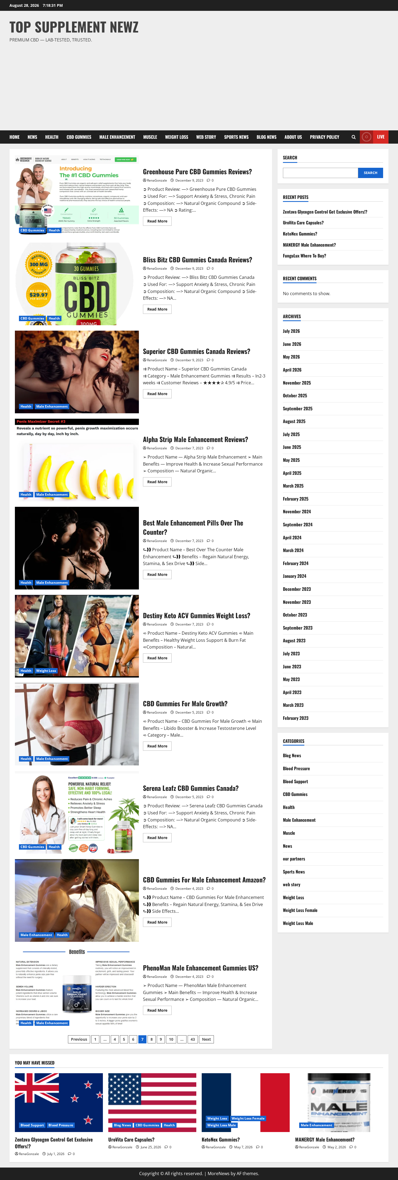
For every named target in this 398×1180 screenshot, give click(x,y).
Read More (159, 222)
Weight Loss (176, 137)
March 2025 (293, 485)
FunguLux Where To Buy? (304, 255)
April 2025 (292, 473)
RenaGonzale (157, 180)
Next (206, 1039)
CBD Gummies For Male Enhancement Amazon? (77, 900)
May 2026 (291, 356)
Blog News (266, 137)
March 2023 (293, 705)
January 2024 (294, 576)
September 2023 (297, 627)
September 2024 (297, 524)
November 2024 (297, 511)
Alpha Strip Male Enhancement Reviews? (77, 460)
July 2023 (291, 653)
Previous (79, 1039)
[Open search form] (354, 137)
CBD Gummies (79, 137)
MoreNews (219, 1173)
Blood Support (295, 781)
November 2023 (297, 602)
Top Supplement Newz (74, 26)
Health (51, 137)
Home (14, 137)
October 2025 (295, 395)
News (32, 137)
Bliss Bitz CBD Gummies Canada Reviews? (77, 284)
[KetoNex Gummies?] (246, 1102)
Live (380, 136)
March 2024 (293, 550)
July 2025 (291, 434)
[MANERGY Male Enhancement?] (339, 1102)
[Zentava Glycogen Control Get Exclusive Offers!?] (59, 1102)
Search (290, 157)
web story (206, 137)
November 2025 (297, 382)
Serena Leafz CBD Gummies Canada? (77, 812)
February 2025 (295, 498)
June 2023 (292, 666)
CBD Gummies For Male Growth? (77, 724)
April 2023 (292, 692)
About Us (293, 137)
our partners (294, 858)
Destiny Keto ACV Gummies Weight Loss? (77, 636)
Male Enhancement (117, 137)
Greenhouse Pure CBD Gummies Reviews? (77, 195)
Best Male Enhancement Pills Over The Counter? (77, 548)
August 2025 (294, 421)
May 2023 (291, 679)
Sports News (236, 137)
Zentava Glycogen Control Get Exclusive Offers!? (325, 211)
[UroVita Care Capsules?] (152, 1102)
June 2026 (292, 344)
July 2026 (291, 331)
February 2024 (295, 563)
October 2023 (295, 614)
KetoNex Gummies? (300, 233)
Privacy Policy (324, 137)
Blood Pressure (296, 768)
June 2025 (292, 447)
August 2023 (294, 640)
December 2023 (297, 589)
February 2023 (295, 718)
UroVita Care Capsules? (303, 222)
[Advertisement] (197, 84)
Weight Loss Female (300, 910)
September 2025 (297, 408)
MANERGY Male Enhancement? (309, 244)
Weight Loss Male (298, 923)
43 (193, 1039)
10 (171, 1039)
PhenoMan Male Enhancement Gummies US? (77, 988)
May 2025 (291, 460)
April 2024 (292, 537)
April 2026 (292, 369)
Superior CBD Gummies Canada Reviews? (77, 372)
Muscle (150, 137)
